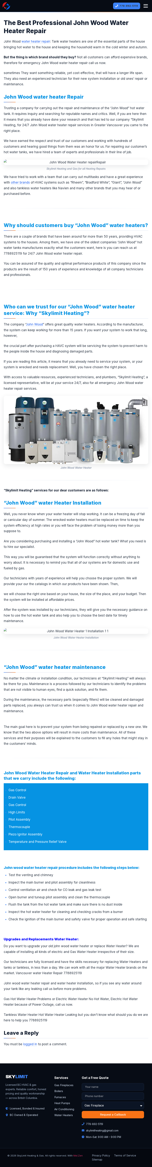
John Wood (34, 324)
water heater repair (36, 41)
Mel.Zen (78, 1155)
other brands (20, 182)
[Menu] (145, 6)
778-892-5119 (128, 5)
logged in (30, 1044)
